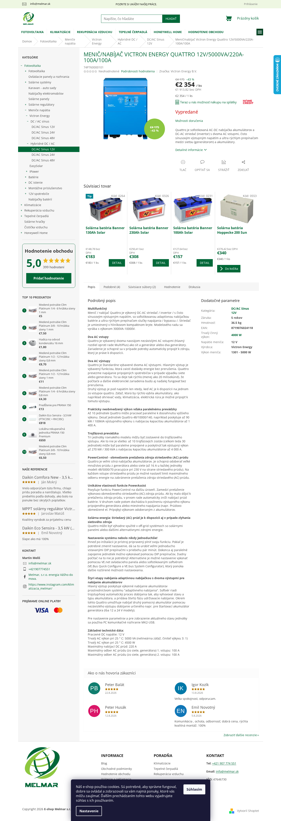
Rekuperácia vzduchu (39, 210)
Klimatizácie (32, 205)
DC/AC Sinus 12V (43, 127)
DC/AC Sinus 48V (43, 138)
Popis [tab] (91, 287)
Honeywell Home (36, 233)
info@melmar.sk (39, 563)
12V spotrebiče (38, 194)
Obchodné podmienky (116, 769)
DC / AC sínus (40, 121)
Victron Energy (40, 116)
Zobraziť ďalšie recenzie (240, 735)
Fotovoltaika (32, 66)
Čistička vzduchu (36, 227)
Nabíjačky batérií (40, 199)
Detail (117, 263)
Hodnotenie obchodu (115, 774)
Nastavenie (88, 811)
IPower (34, 171)
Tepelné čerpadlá (36, 216)
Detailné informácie (189, 150)
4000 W (236, 335)
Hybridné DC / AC (43, 144)
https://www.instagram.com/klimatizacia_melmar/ (51, 586)
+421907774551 (39, 569)
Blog (104, 763)
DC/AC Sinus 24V (43, 132)
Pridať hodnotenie (48, 278)
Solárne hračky (34, 222)
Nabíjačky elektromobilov (45, 93)
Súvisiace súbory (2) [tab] (142, 287)
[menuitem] (32, 32)
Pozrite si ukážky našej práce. (136, 4)
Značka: (178, 71)
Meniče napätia (39, 110)
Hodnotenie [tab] (172, 287)
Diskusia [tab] (194, 287)
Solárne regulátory (41, 104)
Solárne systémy (39, 82)
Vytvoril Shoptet (248, 811)
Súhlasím (194, 789)
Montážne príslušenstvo (45, 188)
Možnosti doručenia (189, 121)
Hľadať (171, 19)
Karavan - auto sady (42, 88)
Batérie (33, 177)
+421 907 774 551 (224, 763)
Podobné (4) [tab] (112, 287)
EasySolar (36, 166)
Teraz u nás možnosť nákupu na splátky (208, 102)
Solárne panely (38, 99)
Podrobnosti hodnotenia (138, 71)
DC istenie (35, 182)
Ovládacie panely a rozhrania (48, 77)
